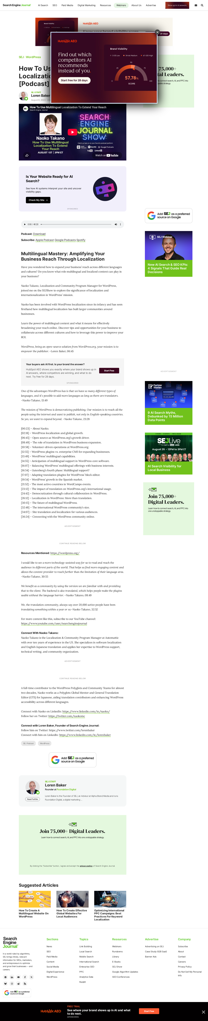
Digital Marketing (87, 5)
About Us (136, 5)
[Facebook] (24, 977)
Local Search (85, 951)
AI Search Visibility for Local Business (164, 468)
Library (115, 956)
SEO (54, 5)
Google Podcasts (65, 240)
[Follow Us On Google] (73, 759)
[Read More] (168, 394)
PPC (81, 971)
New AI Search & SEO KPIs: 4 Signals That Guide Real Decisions (168, 268)
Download (39, 234)
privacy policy (86, 866)
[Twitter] (31, 977)
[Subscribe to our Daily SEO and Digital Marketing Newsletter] (196, 5)
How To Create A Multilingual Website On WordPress (34, 913)
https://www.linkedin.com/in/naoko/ (86, 711)
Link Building (85, 946)
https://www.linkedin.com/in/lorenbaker (85, 735)
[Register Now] (168, 245)
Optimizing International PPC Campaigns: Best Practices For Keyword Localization (109, 915)
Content (50, 961)
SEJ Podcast (28, 743)
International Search (89, 961)
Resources (105, 5)
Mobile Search (86, 956)
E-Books (116, 961)
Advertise (151, 5)
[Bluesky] (5, 983)
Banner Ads (150, 956)
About (181, 951)
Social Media (53, 966)
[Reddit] (18, 983)
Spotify (80, 240)
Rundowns (117, 951)
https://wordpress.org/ (65, 553)
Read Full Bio (32, 799)
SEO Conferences (121, 977)
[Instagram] (11, 983)
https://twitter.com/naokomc (66, 716)
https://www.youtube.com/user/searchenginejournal (54, 623)
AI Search (43, 5)
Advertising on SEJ (154, 946)
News (49, 946)
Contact (182, 956)
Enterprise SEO (86, 966)
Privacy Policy (185, 966)
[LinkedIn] (11, 977)
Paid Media (67, 5)
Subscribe (183, 946)
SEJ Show (117, 966)
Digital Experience (55, 971)
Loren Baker (40, 95)
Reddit (82, 982)
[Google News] (5, 977)
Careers (182, 961)
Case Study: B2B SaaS (156, 951)
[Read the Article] (35, 899)
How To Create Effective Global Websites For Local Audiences (71, 913)
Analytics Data (86, 977)
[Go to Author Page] (23, 95)
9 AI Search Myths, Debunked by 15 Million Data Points (165, 416)
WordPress (44, 743)
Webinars (121, 5)
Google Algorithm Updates (125, 971)
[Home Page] (17, 5)
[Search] (202, 5)
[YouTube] (18, 977)
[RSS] (24, 983)
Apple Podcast (45, 240)
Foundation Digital (66, 789)
